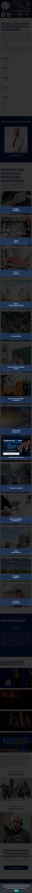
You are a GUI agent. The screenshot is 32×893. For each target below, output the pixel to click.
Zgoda (16, 890)
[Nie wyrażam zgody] (30, 888)
